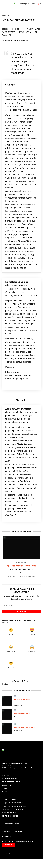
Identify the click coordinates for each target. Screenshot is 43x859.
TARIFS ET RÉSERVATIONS (11, 782)
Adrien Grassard (21, 562)
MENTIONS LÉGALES (9, 813)
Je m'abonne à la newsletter (12, 831)
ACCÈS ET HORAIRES (9, 778)
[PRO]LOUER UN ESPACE (10, 799)
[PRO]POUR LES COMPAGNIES (12, 803)
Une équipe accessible (11, 824)
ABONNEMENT (7, 785)
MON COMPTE (6, 775)
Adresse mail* (7, 836)
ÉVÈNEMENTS (6, 15)
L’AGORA (5, 792)
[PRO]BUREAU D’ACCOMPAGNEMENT (14, 806)
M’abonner (21, 612)
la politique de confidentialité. (24, 842)
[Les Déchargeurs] (21, 3)
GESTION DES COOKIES (10, 816)
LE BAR (4, 788)
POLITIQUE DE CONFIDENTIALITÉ (13, 809)
